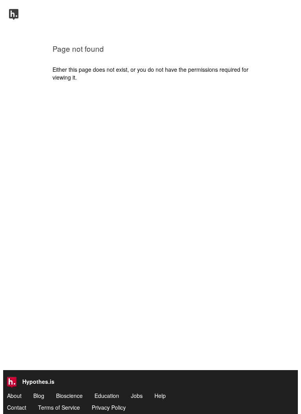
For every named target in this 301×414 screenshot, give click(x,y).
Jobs (137, 395)
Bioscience (69, 395)
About (14, 395)
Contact (16, 407)
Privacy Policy (109, 407)
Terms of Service (59, 407)
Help (160, 395)
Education (106, 395)
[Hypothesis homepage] (13, 18)
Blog (38, 395)
